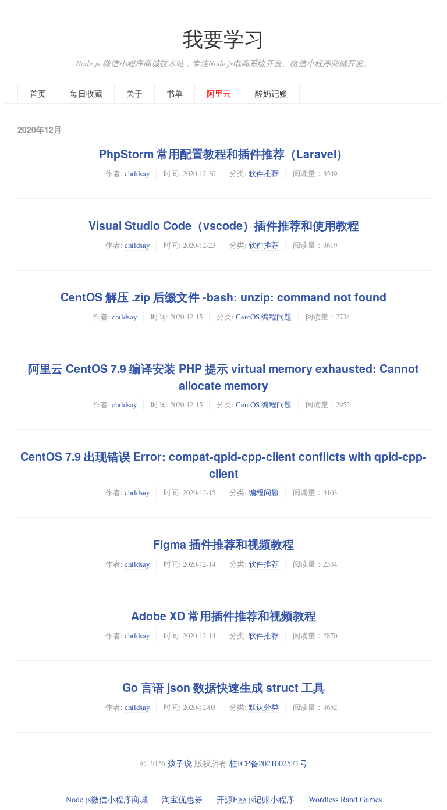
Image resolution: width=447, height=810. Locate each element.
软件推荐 (264, 173)
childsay (137, 173)
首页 (38, 93)
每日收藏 (86, 93)
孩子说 (180, 763)
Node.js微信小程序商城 (107, 799)
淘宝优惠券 (182, 799)
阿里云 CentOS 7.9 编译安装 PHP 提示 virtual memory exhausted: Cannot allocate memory (223, 376)
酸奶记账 (271, 93)
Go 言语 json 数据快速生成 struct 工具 (223, 687)
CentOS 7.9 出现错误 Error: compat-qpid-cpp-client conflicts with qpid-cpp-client (223, 464)
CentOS (248, 316)
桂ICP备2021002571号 (268, 763)
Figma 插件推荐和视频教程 (223, 544)
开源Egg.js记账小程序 (256, 799)
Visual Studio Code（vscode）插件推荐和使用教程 (223, 225)
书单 (174, 93)
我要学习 (223, 38)
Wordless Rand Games (345, 799)
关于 (134, 93)
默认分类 (264, 707)
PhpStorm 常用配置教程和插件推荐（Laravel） (223, 153)
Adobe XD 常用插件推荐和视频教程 (223, 616)
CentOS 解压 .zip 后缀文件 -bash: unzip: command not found (223, 297)
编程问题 (276, 316)
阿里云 (219, 93)
